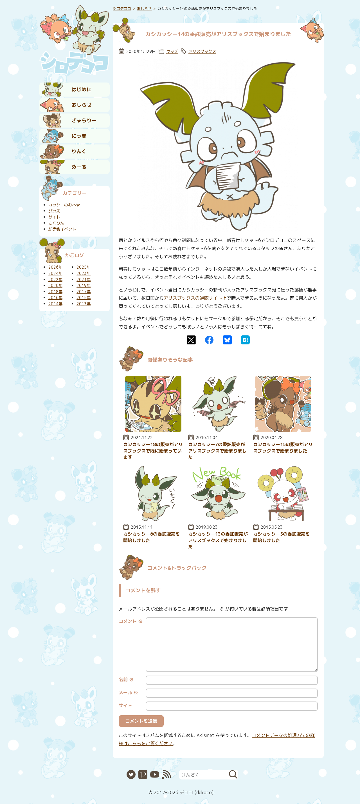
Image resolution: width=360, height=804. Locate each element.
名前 (126, 679)
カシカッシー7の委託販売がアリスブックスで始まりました (217, 450)
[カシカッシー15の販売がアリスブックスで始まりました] (283, 430)
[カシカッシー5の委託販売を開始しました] (283, 520)
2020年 (55, 285)
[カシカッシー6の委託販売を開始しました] (153, 520)
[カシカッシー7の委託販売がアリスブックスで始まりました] (218, 430)
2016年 (55, 297)
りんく (79, 151)
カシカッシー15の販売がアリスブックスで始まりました (283, 447)
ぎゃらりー (84, 120)
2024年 (55, 273)
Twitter (191, 339)
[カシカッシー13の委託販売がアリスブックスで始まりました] (218, 520)
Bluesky (227, 339)
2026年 (55, 267)
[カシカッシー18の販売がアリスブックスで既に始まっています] (153, 430)
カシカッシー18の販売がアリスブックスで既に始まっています (153, 450)
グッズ (172, 51)
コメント (131, 621)
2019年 (83, 285)
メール (128, 692)
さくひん (56, 223)
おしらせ (81, 104)
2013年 (83, 304)
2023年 (83, 273)
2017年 (83, 292)
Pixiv (142, 774)
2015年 (83, 297)
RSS (166, 774)
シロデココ (122, 8)
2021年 (83, 279)
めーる (79, 166)
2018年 (55, 292)
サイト (125, 705)
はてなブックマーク (245, 339)
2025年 (83, 267)
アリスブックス (202, 51)
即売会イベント (62, 229)
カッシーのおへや (64, 205)
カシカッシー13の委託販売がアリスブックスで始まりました (218, 540)
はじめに (81, 89)
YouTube (154, 774)
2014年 (55, 304)
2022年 (55, 279)
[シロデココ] (74, 40)
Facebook (209, 339)
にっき (79, 135)
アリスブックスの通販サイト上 (195, 298)
